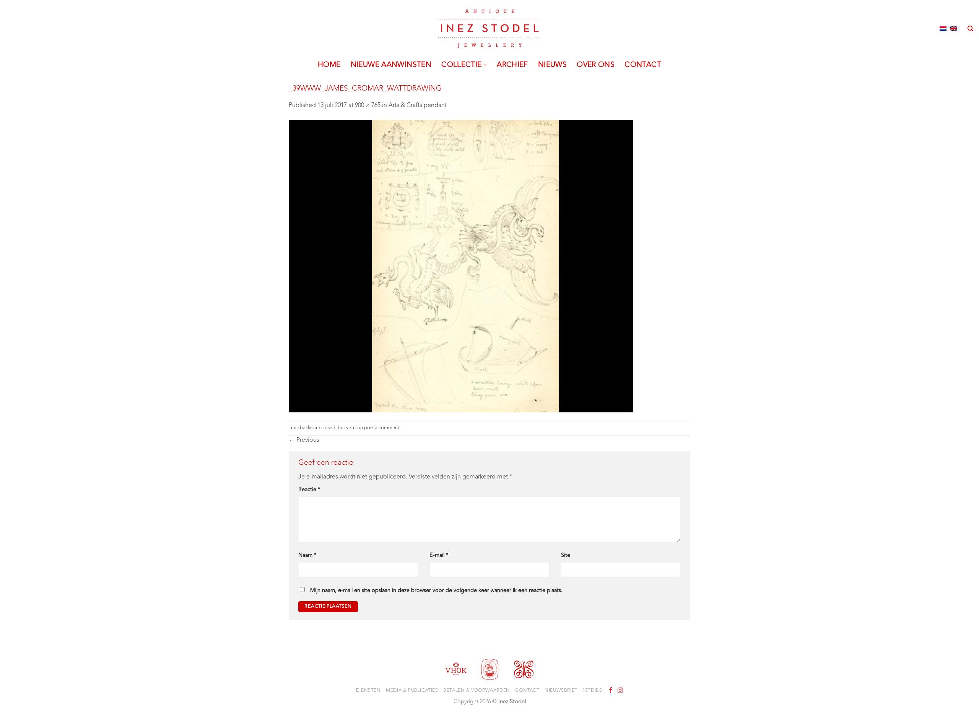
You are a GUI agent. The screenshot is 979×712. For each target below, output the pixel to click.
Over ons (596, 65)
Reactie (309, 490)
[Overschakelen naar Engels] (953, 28)
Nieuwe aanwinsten (391, 65)
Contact (642, 65)
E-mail (438, 555)
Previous (304, 440)
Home (329, 65)
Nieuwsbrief (561, 690)
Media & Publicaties (412, 690)
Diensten (368, 690)
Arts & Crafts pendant (418, 105)
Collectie (461, 65)
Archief (512, 65)
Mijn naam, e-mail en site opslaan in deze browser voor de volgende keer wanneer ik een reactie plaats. (436, 591)
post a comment (381, 427)
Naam (307, 555)
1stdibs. (592, 690)
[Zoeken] (970, 28)
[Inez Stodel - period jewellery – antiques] (489, 29)
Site (565, 555)
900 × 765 (368, 105)
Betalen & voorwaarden (476, 690)
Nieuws (552, 65)
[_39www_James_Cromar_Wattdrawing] (461, 266)
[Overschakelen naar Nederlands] (943, 28)
